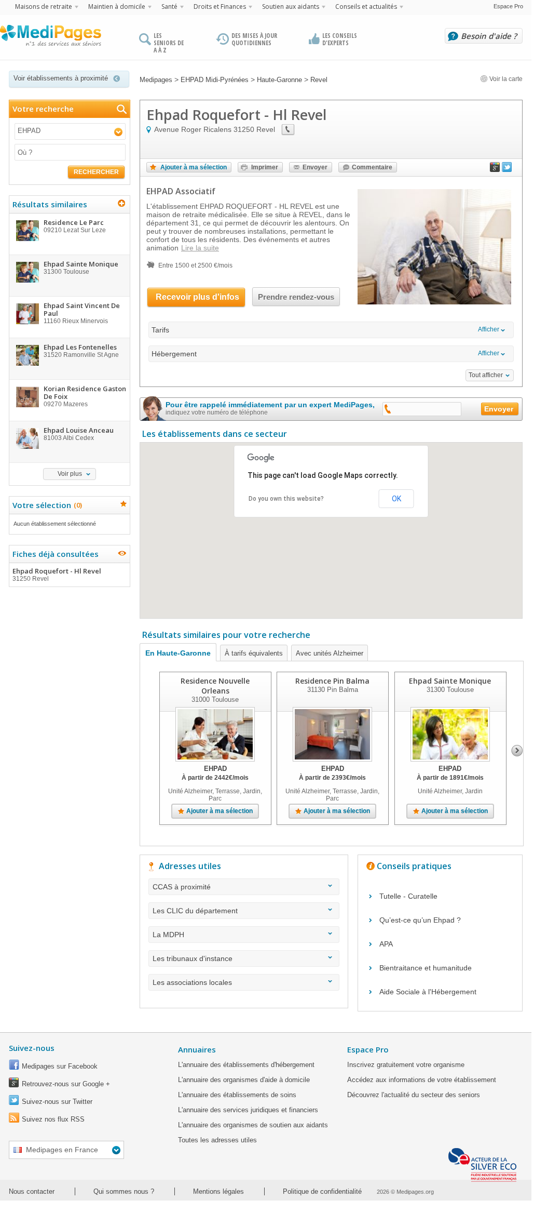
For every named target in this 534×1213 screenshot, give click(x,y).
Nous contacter (31, 1191)
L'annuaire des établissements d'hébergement (246, 1065)
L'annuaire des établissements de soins (237, 1095)
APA (386, 944)
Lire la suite (200, 248)
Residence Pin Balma (332, 681)
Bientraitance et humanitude (425, 968)
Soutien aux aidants (290, 6)
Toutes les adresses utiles (217, 1140)
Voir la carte (505, 79)
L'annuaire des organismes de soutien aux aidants (253, 1125)
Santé (169, 6)
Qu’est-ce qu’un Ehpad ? (420, 920)
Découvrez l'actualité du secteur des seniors (413, 1095)
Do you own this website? (286, 498)
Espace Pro (508, 6)
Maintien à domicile (116, 6)
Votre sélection (45, 505)
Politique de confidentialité (322, 1191)
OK (396, 499)
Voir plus (70, 473)
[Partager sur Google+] (495, 169)
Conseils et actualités (366, 6)
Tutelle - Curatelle (408, 896)
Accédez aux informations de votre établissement (421, 1080)
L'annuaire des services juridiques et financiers (248, 1110)
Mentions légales (218, 1191)
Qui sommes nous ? (123, 1191)
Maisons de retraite (43, 6)
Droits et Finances (220, 6)
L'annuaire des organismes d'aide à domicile (244, 1080)
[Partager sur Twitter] (507, 169)
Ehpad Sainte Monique (450, 681)
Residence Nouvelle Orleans (215, 686)
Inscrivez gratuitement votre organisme (405, 1065)
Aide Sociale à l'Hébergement (427, 992)
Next (517, 750)
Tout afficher (486, 375)
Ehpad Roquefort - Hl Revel (56, 574)
